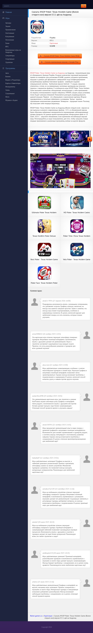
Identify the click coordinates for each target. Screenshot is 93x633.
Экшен (7, 26)
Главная (8, 12)
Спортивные (9, 59)
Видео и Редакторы (12, 80)
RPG (6, 47)
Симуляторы (10, 55)
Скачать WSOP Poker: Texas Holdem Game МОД (61, 56)
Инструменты (10, 87)
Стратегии (9, 62)
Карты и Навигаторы (12, 83)
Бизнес (8, 76)
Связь (7, 90)
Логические (9, 40)
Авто (7, 73)
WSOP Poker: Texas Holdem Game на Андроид (47, 73)
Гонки (7, 43)
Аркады (8, 23)
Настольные (9, 33)
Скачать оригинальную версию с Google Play (61, 62)
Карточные (54, 43)
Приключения (10, 30)
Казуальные (9, 36)
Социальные (10, 93)
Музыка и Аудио (11, 100)
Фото (7, 97)
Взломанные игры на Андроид (13, 51)
